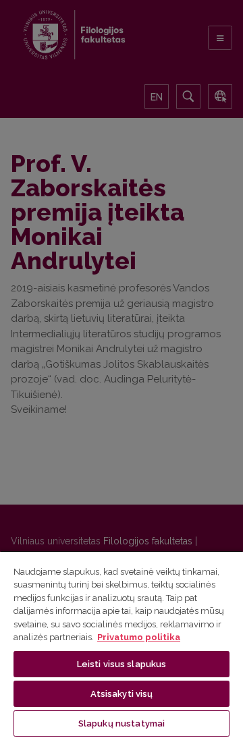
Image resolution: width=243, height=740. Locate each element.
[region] (121, 645)
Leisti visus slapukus (122, 664)
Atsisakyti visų (121, 694)
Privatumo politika (138, 637)
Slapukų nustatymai (121, 723)
